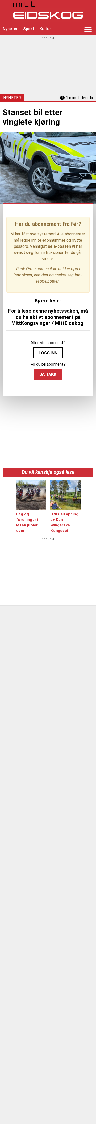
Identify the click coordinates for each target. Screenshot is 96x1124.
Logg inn (48, 353)
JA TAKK (48, 374)
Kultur (45, 28)
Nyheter (10, 28)
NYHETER (12, 97)
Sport (28, 28)
